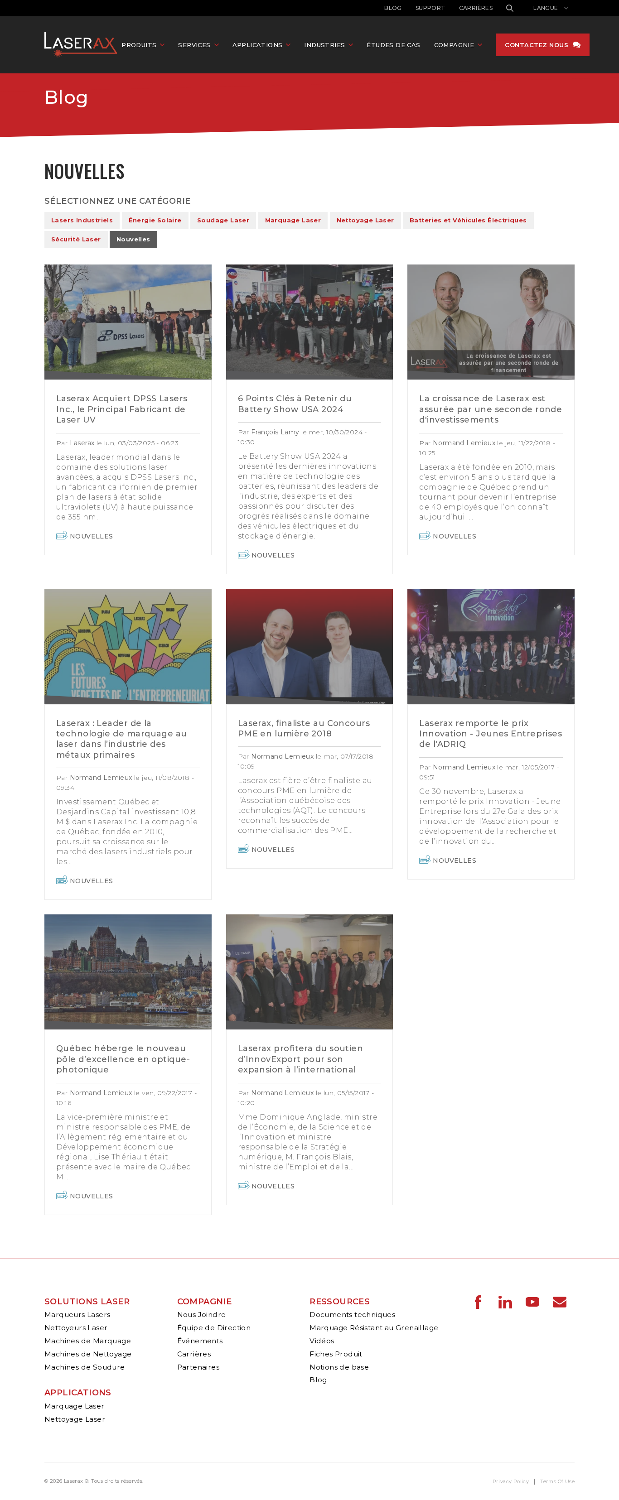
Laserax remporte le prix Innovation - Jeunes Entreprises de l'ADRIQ (490, 734)
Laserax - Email (559, 1302)
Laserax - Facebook (478, 1302)
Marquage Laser (293, 220)
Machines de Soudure (84, 1367)
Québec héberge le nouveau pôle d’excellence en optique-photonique (123, 1059)
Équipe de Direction (214, 1327)
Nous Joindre (201, 1314)
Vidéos (322, 1341)
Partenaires (198, 1367)
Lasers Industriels (82, 220)
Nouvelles (133, 239)
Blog (393, 8)
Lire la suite (128, 322)
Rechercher (509, 8)
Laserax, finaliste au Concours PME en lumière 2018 (304, 728)
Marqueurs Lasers (77, 1314)
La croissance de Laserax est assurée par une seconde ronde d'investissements (490, 409)
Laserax (82, 45)
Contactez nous (536, 44)
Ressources (340, 1302)
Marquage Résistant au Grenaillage (374, 1327)
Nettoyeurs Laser (75, 1327)
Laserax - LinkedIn (505, 1302)
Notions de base (339, 1367)
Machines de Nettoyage (87, 1354)
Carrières (476, 8)
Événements (200, 1341)
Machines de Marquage (87, 1341)
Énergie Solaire (155, 220)
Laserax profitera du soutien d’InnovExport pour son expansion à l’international (300, 1059)
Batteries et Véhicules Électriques (468, 220)
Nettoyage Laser (365, 220)
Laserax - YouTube (532, 1302)
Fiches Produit (336, 1354)
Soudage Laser (223, 220)
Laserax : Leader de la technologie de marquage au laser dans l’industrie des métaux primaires (121, 739)
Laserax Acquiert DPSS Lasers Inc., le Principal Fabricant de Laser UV (122, 409)
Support (430, 8)
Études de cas (393, 44)
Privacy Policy (511, 1481)
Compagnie (204, 1302)
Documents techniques (352, 1314)
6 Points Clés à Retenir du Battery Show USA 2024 (295, 404)
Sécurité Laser (76, 239)
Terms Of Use (557, 1481)
